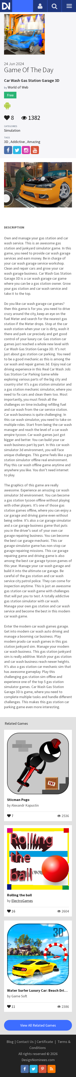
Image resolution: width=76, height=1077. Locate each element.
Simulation (12, 130)
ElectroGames (22, 900)
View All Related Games (38, 1025)
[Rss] (51, 1069)
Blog (10, 1041)
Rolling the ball (19, 895)
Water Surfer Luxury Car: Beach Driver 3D (40, 990)
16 (13, 911)
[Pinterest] (43, 1069)
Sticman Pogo (18, 799)
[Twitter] (34, 1069)
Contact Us (25, 1041)
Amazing (33, 141)
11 (13, 1006)
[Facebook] (25, 1069)
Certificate (45, 1041)
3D (6, 141)
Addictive (18, 141)
